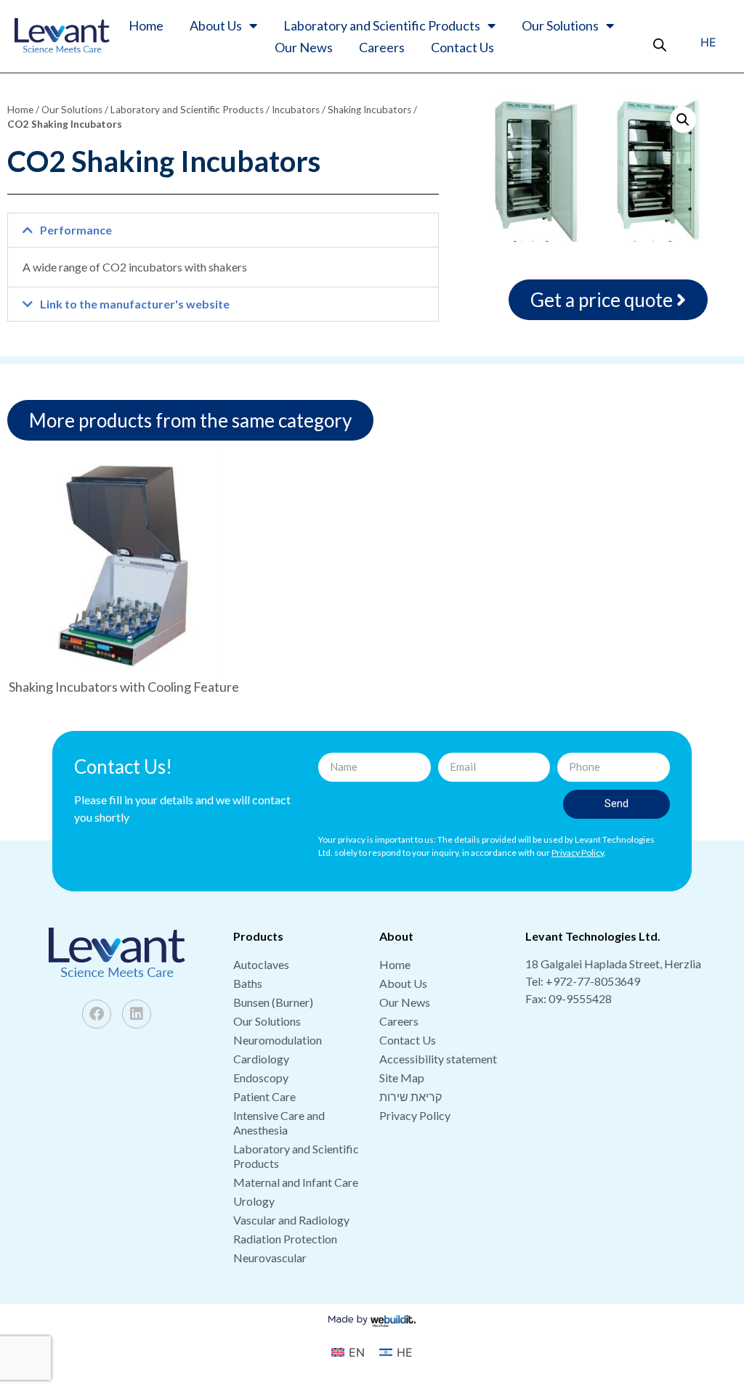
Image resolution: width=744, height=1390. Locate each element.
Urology (254, 1201)
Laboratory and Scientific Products (381, 25)
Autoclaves (261, 964)
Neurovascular (270, 1257)
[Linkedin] (136, 1014)
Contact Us (462, 47)
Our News (304, 47)
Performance (76, 230)
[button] (223, 230)
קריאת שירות (410, 1096)
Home (146, 25)
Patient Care (264, 1096)
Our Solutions (560, 25)
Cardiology (261, 1059)
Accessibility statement (438, 1059)
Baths (247, 983)
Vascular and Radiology (291, 1220)
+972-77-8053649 (593, 981)
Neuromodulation (277, 1040)
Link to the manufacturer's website (135, 304)
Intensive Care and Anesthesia (279, 1122)
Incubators (296, 109)
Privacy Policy (414, 1115)
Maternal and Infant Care (295, 1182)
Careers (382, 47)
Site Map (401, 1077)
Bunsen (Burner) (273, 1002)
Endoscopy (260, 1077)
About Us (216, 25)
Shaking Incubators (369, 109)
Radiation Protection (285, 1239)
